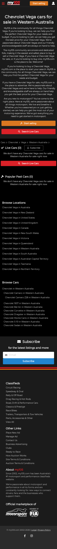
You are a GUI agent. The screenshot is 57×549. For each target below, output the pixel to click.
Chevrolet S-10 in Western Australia (22, 321)
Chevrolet (13, 142)
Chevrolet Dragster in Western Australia (24, 314)
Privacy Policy (44, 530)
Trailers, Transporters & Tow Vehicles (24, 414)
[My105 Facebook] (25, 535)
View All (10, 422)
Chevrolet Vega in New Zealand (18, 212)
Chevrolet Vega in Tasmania (16, 264)
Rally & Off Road (14, 395)
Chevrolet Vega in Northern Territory (21, 269)
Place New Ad (13, 432)
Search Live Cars (30, 131)
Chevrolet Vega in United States (18, 217)
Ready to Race (13, 451)
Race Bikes (11, 410)
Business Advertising (16, 444)
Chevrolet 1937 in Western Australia (22, 303)
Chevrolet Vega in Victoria (15, 238)
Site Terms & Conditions (18, 459)
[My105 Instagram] (31, 535)
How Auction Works (16, 455)
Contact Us (11, 440)
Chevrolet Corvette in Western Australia (24, 310)
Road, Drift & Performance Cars (22, 403)
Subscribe (35, 148)
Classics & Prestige (15, 406)
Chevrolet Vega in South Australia (19, 253)
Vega (23, 142)
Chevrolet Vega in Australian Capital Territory (25, 259)
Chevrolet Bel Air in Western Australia (23, 307)
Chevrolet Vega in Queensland (17, 243)
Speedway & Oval (14, 391)
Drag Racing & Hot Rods (18, 399)
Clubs (9, 448)
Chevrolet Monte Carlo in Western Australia (26, 318)
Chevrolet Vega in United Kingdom (20, 223)
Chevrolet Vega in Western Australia (20, 248)
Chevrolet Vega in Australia (16, 207)
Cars (3, 142)
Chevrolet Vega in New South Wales (20, 233)
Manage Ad (11, 436)
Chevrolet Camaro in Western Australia (24, 293)
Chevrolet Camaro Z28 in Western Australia (27, 297)
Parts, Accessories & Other (19, 418)
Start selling (39, 3)
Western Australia (38, 142)
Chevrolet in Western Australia (17, 288)
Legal (34, 530)
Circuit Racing (13, 387)
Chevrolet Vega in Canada (15, 228)
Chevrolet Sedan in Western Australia (23, 325)
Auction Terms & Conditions (20, 463)
